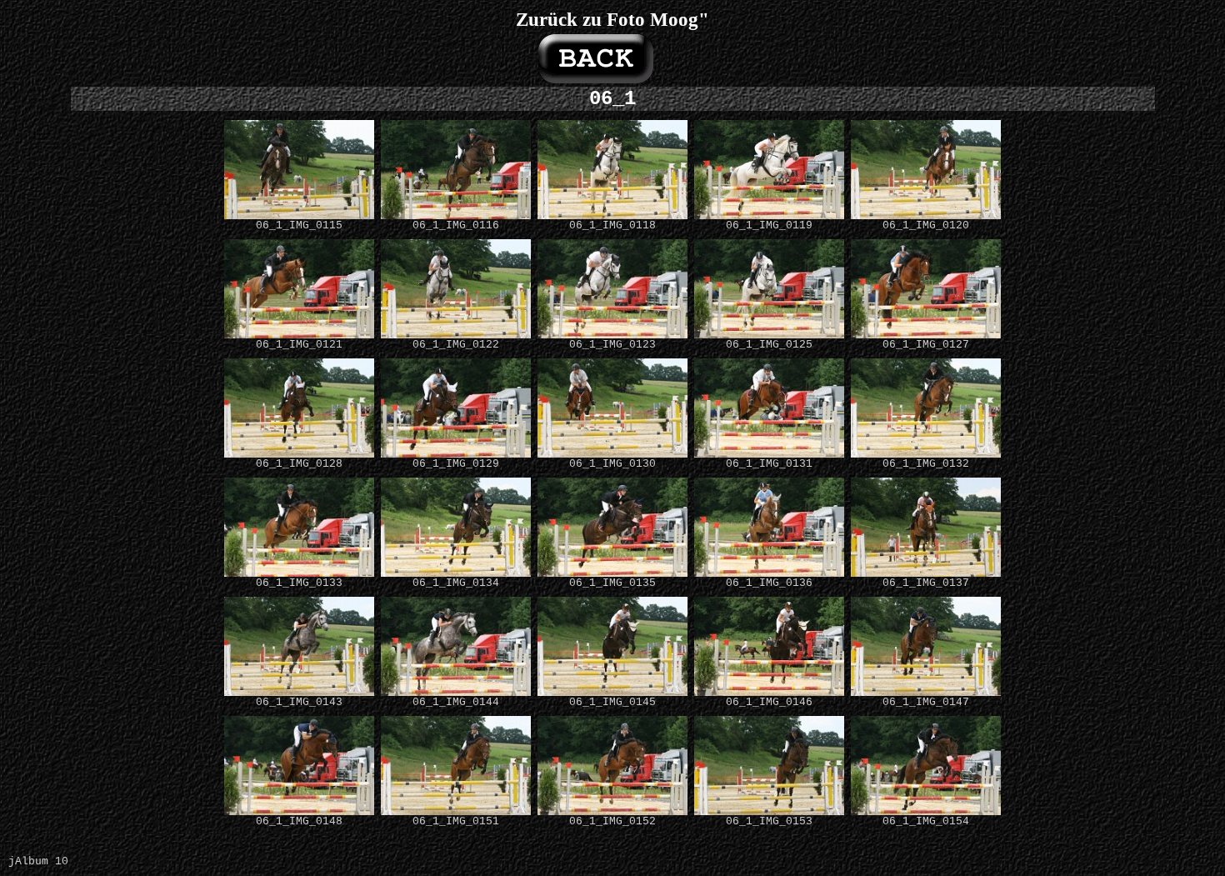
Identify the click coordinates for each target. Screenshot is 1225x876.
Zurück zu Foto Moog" (612, 19)
